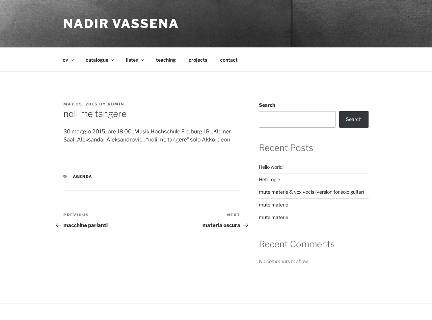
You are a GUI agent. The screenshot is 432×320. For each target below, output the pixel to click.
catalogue (97, 60)
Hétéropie (269, 179)
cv (65, 60)
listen (132, 60)
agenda (83, 176)
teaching (166, 60)
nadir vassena (121, 23)
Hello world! (271, 167)
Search (267, 105)
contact (229, 60)
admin (115, 104)
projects (198, 60)
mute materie (273, 204)
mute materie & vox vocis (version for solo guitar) (311, 192)
